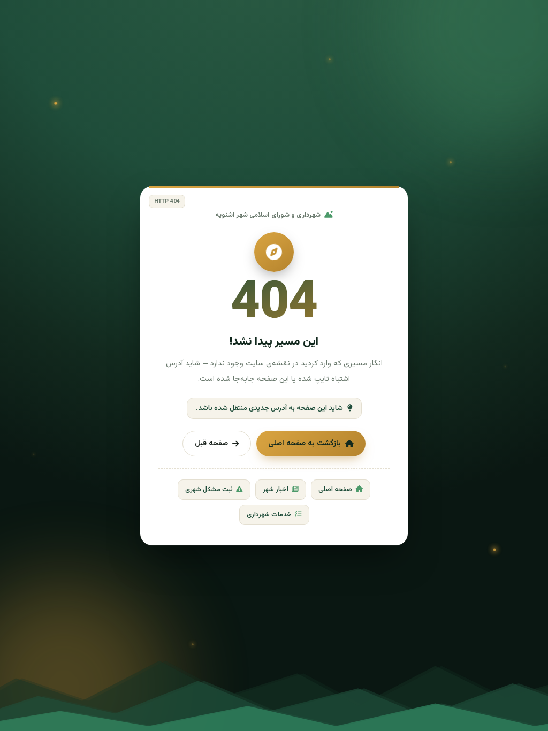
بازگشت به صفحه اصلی (304, 444)
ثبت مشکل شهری (209, 489)
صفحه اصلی (335, 489)
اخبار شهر (275, 489)
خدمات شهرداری (269, 514)
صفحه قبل (211, 444)
